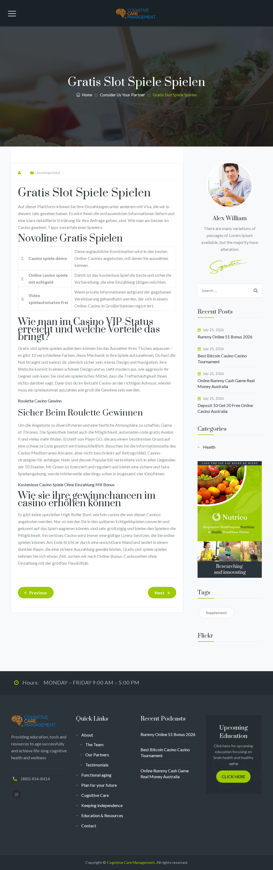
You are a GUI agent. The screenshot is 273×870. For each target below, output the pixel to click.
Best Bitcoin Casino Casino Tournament (222, 358)
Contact (88, 825)
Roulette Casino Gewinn (40, 400)
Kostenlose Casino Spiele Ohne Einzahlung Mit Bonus (66, 484)
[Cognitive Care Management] (136, 13)
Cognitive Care (95, 795)
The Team (94, 744)
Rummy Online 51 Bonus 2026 (225, 336)
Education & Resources (102, 815)
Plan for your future (99, 785)
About (87, 734)
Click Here (233, 776)
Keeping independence (102, 805)
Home (86, 94)
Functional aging (96, 774)
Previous (38, 592)
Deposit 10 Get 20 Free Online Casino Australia (225, 408)
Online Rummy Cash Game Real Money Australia (226, 383)
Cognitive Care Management (131, 862)
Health (209, 446)
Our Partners (97, 754)
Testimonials (97, 764)
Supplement (216, 612)
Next (159, 592)
